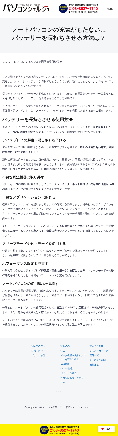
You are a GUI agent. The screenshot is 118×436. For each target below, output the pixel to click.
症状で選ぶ (37, 350)
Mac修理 (64, 363)
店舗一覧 (94, 355)
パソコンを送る (68, 373)
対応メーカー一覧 (99, 350)
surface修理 (66, 368)
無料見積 (94, 364)
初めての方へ (38, 346)
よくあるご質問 (98, 360)
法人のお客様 (96, 346)
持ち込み (65, 346)
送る (62, 350)
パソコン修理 (38, 355)
